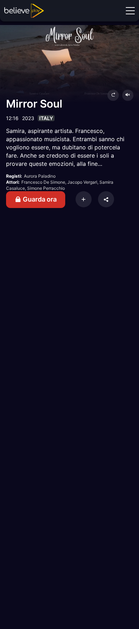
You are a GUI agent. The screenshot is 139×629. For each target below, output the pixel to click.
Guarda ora (39, 199)
